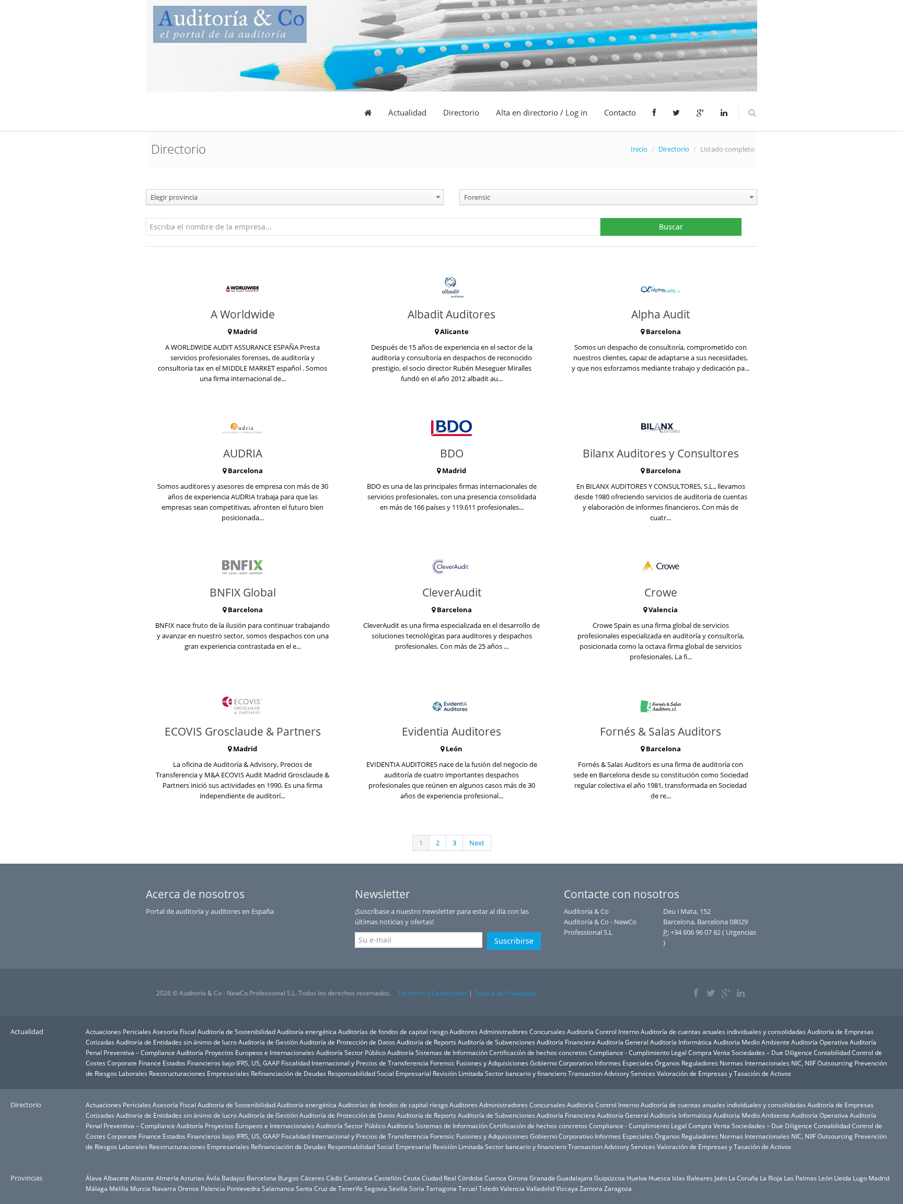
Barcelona (261, 1178)
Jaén (720, 1178)
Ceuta (411, 1178)
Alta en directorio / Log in (541, 112)
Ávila (213, 1178)
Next (476, 842)
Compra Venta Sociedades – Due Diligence (750, 1052)
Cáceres (312, 1178)
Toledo (489, 1188)
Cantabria (358, 1178)
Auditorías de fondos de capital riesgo (393, 1031)
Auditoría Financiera (566, 1042)
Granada (542, 1178)
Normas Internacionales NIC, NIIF (768, 1063)
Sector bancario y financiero (525, 1073)
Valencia (512, 1188)
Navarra (164, 1188)
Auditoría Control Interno (603, 1031)
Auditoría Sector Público (351, 1052)
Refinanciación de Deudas (288, 1073)
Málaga (97, 1188)
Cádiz (334, 1178)
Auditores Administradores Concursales (507, 1031)
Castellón (387, 1178)
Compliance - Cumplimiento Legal (638, 1052)
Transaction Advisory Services (611, 1073)
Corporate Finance (134, 1063)
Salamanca (278, 1188)
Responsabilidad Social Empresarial (379, 1073)
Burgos (288, 1178)
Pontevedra (243, 1188)
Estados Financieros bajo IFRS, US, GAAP (221, 1063)
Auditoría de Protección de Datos (347, 1042)
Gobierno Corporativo (561, 1063)
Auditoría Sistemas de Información (437, 1052)
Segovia (375, 1188)
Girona (518, 1178)
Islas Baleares (692, 1178)
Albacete (116, 1178)
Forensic (442, 1063)
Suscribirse (514, 941)
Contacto (620, 112)
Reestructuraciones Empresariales (199, 1073)
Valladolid (540, 1188)
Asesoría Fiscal (174, 1031)
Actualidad (407, 112)
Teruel (467, 1188)
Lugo (860, 1178)
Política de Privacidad (505, 993)
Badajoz (233, 1178)
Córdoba (470, 1178)
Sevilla (398, 1188)
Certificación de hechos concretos (538, 1052)
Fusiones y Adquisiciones (492, 1063)
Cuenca (495, 1178)
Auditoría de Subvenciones (496, 1042)
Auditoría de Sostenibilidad (236, 1031)
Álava (94, 1178)
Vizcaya (567, 1188)
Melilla (119, 1188)
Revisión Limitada (458, 1073)
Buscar (671, 227)
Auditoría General (623, 1042)
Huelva (637, 1178)
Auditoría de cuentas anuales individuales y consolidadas (723, 1031)
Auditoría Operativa (819, 1042)
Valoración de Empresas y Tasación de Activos (724, 1073)
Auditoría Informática (681, 1042)
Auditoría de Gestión (268, 1042)
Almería (167, 1178)
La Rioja (771, 1178)
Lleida (842, 1178)
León (825, 1178)
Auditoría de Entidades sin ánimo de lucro (176, 1042)
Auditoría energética (307, 1031)
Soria (416, 1188)
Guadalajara (575, 1178)
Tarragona (441, 1188)
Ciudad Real (439, 1178)
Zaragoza (618, 1188)
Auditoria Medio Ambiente (752, 1042)
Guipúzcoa (609, 1178)
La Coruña (743, 1178)
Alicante (142, 1178)
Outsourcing (835, 1063)
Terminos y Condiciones (432, 993)
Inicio (639, 149)
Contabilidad (832, 1052)
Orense (188, 1188)
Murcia (140, 1188)
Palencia (213, 1188)
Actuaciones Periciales (118, 1031)
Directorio (461, 112)
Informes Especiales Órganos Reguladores (656, 1063)
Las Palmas (800, 1178)
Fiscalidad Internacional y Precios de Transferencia (355, 1063)
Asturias (192, 1178)
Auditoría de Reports (426, 1042)
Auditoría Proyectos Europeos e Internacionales (246, 1052)
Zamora (591, 1188)
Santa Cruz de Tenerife (329, 1188)
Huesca (659, 1178)
